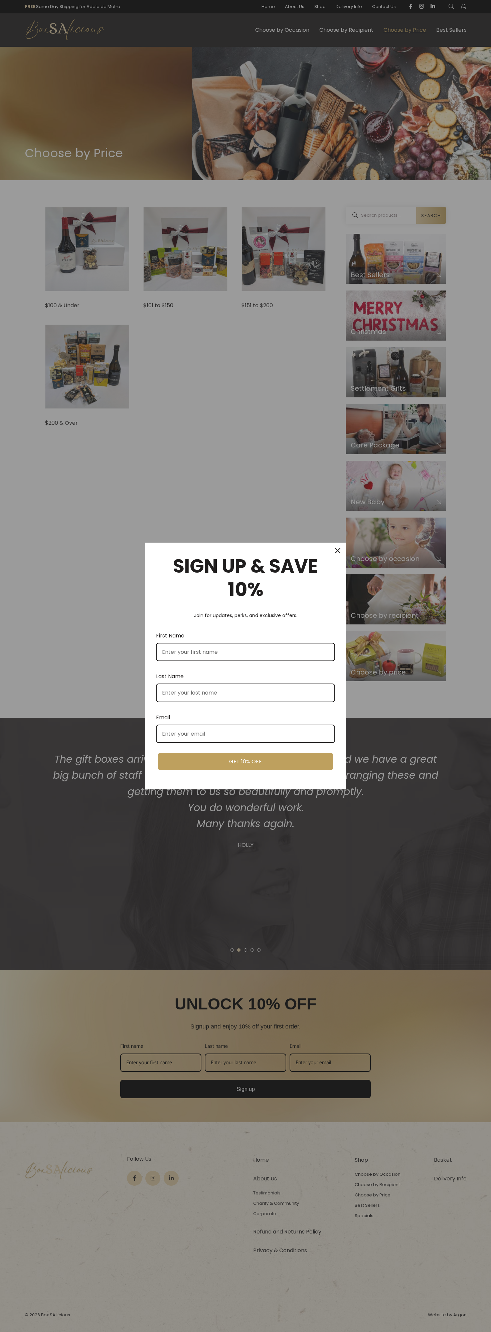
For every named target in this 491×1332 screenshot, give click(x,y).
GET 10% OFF (245, 761)
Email (163, 717)
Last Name (170, 676)
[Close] (338, 551)
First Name (170, 635)
